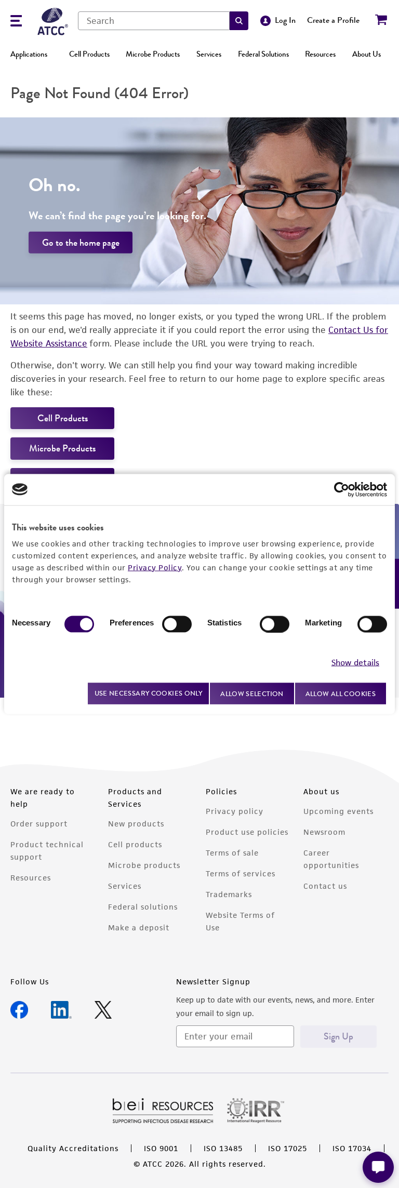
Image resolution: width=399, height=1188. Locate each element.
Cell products (135, 844)
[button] (239, 20)
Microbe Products (153, 54)
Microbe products (144, 865)
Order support (39, 824)
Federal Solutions (263, 54)
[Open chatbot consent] (378, 1167)
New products (136, 824)
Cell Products (89, 54)
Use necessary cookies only (149, 693)
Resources (320, 54)
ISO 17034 (351, 1148)
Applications (28, 54)
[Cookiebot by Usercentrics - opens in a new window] (341, 489)
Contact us (325, 886)
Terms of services (240, 873)
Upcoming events (338, 811)
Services (208, 54)
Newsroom (324, 832)
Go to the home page (80, 242)
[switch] (177, 624)
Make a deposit (138, 927)
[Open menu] (16, 22)
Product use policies (247, 832)
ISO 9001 (161, 1148)
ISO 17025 (287, 1148)
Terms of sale (232, 853)
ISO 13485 (223, 1148)
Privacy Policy (155, 567)
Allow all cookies (340, 693)
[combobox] (154, 20)
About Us (366, 54)
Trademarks (229, 894)
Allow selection (252, 693)
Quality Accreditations (73, 1148)
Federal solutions (143, 907)
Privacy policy (234, 811)
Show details (355, 662)
